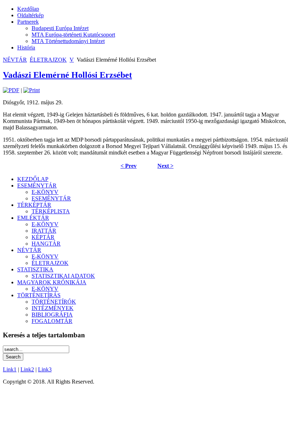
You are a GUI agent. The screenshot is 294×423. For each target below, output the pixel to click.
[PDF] (11, 90)
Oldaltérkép (30, 15)
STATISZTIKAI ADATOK (63, 276)
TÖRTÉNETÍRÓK (54, 302)
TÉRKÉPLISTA (51, 211)
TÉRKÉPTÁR (34, 205)
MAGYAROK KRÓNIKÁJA (51, 282)
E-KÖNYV (45, 192)
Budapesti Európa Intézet (60, 28)
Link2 (27, 369)
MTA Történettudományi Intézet (68, 41)
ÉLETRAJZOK (48, 60)
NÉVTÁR (15, 60)
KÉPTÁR (43, 237)
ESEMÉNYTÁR (37, 185)
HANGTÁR (46, 244)
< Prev (128, 166)
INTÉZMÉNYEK (53, 308)
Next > (165, 166)
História (26, 47)
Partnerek (28, 22)
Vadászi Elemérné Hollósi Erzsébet (67, 75)
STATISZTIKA (35, 269)
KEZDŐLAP (32, 179)
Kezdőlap (28, 9)
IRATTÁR (44, 231)
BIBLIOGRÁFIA (52, 315)
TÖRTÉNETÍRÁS (39, 295)
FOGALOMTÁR (52, 321)
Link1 (9, 369)
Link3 (45, 369)
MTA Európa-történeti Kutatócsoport (73, 35)
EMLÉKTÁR (33, 218)
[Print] (31, 90)
